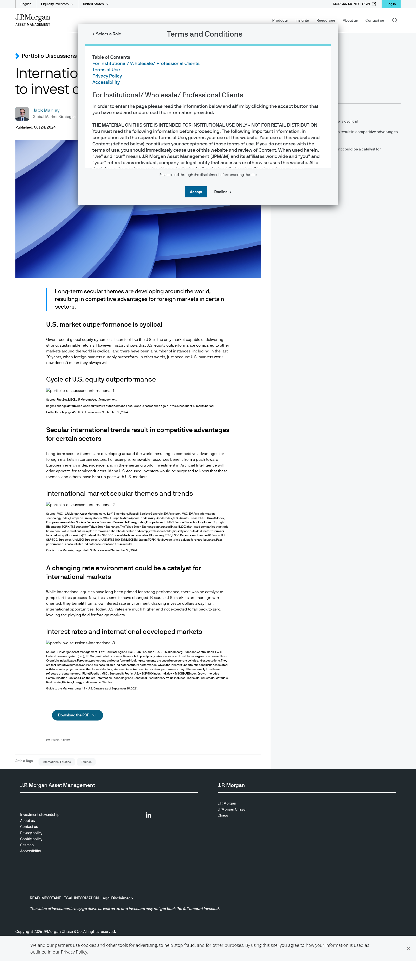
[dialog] (208, 480)
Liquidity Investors (55, 4)
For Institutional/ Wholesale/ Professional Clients (146, 63)
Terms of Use (106, 69)
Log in (391, 4)
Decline (221, 192)
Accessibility (106, 82)
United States (93, 4)
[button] (408, 948)
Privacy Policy (74, 952)
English (25, 4)
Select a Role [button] (108, 34)
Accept (196, 192)
